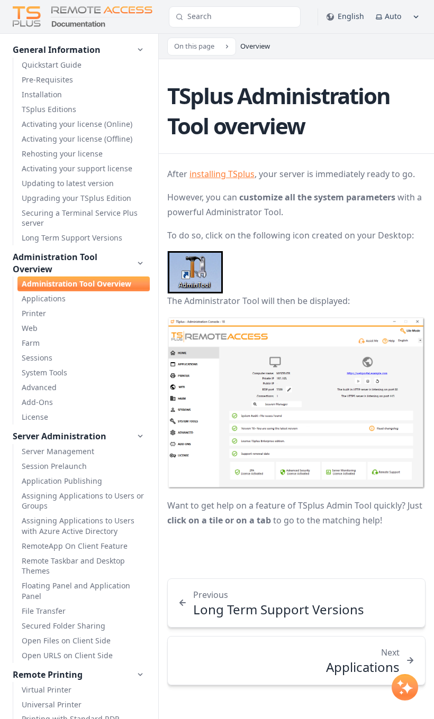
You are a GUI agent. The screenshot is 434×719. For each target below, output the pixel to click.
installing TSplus (222, 174)
